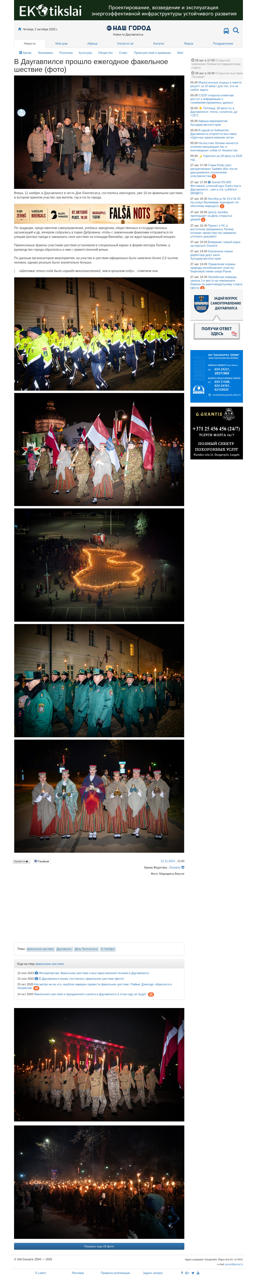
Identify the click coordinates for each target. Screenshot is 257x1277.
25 (151, 994)
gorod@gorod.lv (234, 1264)
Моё (180, 52)
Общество (105, 52)
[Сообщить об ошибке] (182, 867)
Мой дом (61, 43)
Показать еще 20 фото (99, 1246)
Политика (65, 52)
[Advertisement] (99, 908)
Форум (188, 43)
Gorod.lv (175, 867)
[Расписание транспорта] (226, 32)
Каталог (158, 43)
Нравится (20, 861)
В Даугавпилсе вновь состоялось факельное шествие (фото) (81, 978)
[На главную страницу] (19, 29)
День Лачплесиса (86, 948)
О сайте (40, 1273)
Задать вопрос (153, 1273)
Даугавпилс (64, 948)
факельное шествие (40, 948)
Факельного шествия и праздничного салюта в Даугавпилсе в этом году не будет (90, 994)
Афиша (92, 43)
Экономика (45, 52)
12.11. (168, 861)
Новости (30, 43)
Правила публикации (115, 1273)
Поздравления (223, 43)
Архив (26, 52)
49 (36, 988)
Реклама (78, 1273)
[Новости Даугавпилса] (128, 28)
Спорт (123, 52)
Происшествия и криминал (152, 52)
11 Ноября (107, 948)
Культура (85, 52)
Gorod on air (125, 43)
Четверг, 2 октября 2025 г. (40, 29)
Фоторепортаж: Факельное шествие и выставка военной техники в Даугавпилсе (94, 973)
